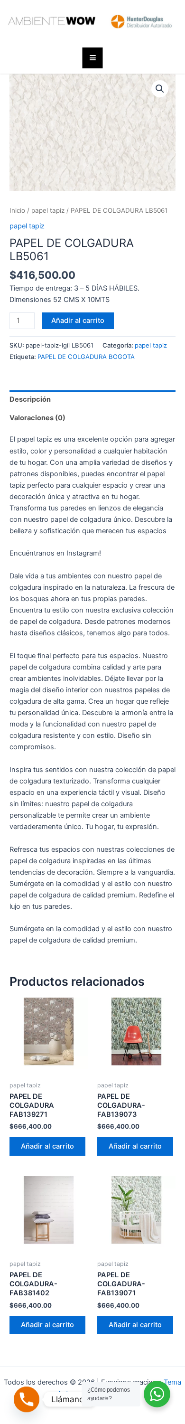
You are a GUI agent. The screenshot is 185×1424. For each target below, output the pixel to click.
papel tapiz (48, 210)
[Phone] (26, 1399)
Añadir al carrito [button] (47, 1146)
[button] (159, 88)
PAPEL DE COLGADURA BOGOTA (86, 356)
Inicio (17, 210)
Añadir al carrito (77, 320)
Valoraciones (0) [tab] (37, 418)
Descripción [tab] (30, 399)
